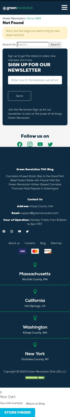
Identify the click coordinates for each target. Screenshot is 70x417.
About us (14, 243)
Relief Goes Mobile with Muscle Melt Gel (35, 180)
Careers (30, 243)
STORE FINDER (17, 412)
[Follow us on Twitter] (50, 144)
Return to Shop (35, 403)
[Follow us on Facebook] (19, 144)
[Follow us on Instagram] (29, 144)
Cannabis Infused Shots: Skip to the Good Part (35, 176)
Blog (43, 243)
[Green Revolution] (18, 8)
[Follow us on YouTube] (40, 144)
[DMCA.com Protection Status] (35, 377)
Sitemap (56, 243)
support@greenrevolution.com (40, 213)
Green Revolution (14, 18)
